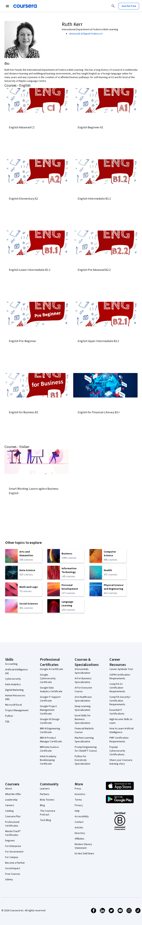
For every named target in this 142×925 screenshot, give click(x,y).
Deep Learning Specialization (83, 708)
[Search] (113, 6)
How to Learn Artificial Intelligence (121, 730)
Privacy (79, 805)
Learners (45, 789)
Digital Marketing (14, 690)
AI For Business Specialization (83, 680)
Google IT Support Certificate (50, 699)
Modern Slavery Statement (83, 846)
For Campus (11, 857)
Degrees (10, 840)
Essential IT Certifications (116, 712)
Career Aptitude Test (121, 669)
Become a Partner (15, 863)
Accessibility (82, 816)
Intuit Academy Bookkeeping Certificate (48, 760)
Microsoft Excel (13, 705)
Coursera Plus (13, 816)
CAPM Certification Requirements (119, 676)
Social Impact (12, 868)
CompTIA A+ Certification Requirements (117, 687)
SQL (7, 721)
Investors (80, 794)
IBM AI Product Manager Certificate (51, 739)
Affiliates (79, 839)
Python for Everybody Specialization (82, 760)
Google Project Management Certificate (48, 710)
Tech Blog (45, 820)
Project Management (16, 710)
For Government (14, 852)
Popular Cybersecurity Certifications (117, 750)
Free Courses (12, 874)
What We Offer (13, 794)
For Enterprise (13, 846)
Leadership (11, 800)
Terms (78, 800)
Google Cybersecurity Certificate (48, 678)
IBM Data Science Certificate (49, 749)
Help (77, 811)
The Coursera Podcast (47, 812)
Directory (80, 833)
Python (9, 716)
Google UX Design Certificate (50, 721)
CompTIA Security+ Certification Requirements (120, 700)
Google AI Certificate (51, 669)
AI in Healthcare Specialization (83, 699)
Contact (79, 822)
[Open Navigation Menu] (7, 6)
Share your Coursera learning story (120, 762)
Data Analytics (13, 684)
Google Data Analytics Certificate (51, 689)
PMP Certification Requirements (119, 739)
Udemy (9, 879)
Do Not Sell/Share (84, 853)
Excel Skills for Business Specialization (83, 719)
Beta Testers (47, 800)
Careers (9, 805)
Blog (42, 805)
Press (78, 789)
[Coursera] (25, 6)
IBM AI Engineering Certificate (50, 730)
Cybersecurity (13, 679)
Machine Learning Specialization (84, 739)
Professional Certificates (12, 824)
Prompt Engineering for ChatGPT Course (86, 749)
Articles (79, 827)
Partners (44, 794)
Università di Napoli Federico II (85, 34)
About (8, 789)
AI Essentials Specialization (82, 671)
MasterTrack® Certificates (13, 833)
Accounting (11, 664)
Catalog (9, 811)
